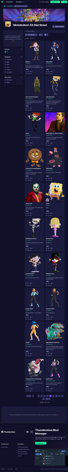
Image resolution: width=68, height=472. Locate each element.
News (16, 468)
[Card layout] (41, 34)
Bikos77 (29, 63)
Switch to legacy (45, 1)
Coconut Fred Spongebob (33, 168)
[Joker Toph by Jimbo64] (34, 192)
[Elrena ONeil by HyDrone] (34, 297)
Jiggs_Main (29, 344)
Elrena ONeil (29, 308)
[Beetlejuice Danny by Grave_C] (34, 227)
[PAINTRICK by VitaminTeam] (55, 157)
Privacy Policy (10, 468)
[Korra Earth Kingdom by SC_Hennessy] (34, 85)
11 (59, 396)
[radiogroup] (13, 52)
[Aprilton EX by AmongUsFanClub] (55, 367)
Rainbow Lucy (50, 273)
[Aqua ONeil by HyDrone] (55, 50)
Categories (7, 57)
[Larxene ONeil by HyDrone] (55, 297)
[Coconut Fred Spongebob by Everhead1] (34, 157)
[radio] (5, 52)
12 (62, 396)
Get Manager (54, 1)
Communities (9, 2)
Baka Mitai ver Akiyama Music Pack (55, 133)
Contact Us (3, 468)
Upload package (59, 26)
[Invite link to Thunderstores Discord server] (27, 432)
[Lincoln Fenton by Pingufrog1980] (34, 262)
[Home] (2, 1)
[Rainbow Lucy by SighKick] (55, 262)
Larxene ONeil (50, 308)
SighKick (49, 275)
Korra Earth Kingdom (32, 97)
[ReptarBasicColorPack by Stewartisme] (55, 331)
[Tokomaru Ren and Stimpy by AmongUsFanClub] (34, 367)
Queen (27, 342)
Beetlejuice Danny (31, 238)
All (7, 51)
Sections (7, 49)
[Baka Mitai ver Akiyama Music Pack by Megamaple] (55, 122)
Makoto (28, 61)
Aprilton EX (49, 379)
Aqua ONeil (49, 61)
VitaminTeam (50, 170)
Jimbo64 (29, 205)
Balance (28, 135)
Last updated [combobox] (31, 34)
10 (56, 396)
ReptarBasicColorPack (52, 342)
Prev (29, 396)
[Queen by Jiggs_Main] (34, 331)
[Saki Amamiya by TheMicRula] (55, 85)
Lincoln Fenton (30, 273)
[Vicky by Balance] (34, 122)
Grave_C (29, 240)
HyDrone (49, 63)
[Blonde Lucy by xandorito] (55, 227)
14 (43, 398)
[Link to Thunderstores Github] (32, 432)
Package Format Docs (23, 449)
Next (47, 398)
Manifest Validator (22, 451)
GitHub (19, 456)
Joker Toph (29, 203)
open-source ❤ (64, 468)
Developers (19, 2)
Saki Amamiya (50, 97)
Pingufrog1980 (30, 275)
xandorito (49, 240)
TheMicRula (50, 98)
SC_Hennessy (30, 98)
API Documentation (23, 447)
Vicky (27, 133)
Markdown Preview (23, 453)
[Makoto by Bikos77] (34, 50)
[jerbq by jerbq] (55, 192)
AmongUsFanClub (31, 380)
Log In (65, 1)
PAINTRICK (49, 168)
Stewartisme (50, 344)
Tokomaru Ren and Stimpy (33, 379)
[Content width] (46, 34)
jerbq (47, 203)
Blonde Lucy (49, 238)
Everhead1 (29, 170)
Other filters (8, 77)
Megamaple (49, 135)
